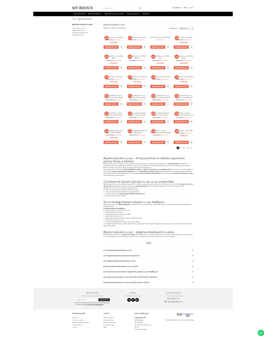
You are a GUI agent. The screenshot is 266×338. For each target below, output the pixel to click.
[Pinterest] (133, 300)
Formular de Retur (109, 325)
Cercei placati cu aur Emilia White (136, 57)
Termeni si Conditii (78, 320)
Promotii (146, 14)
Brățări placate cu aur (78, 30)
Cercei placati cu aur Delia (137, 37)
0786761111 (175, 299)
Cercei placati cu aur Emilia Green (183, 57)
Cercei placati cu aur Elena (113, 77)
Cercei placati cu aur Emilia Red (160, 57)
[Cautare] (140, 8)
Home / (75, 19)
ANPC (105, 327)
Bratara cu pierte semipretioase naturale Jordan (160, 132)
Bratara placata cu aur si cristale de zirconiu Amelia (183, 96)
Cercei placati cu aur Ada (183, 37)
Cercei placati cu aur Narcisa (160, 77)
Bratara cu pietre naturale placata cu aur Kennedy (137, 114)
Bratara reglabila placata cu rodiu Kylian (137, 132)
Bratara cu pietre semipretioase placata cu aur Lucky (184, 114)
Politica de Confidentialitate (94, 304)
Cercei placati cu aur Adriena (160, 37)
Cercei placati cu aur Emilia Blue (113, 57)
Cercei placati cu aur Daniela (184, 77)
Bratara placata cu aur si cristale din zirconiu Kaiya (137, 96)
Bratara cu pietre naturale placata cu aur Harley (160, 114)
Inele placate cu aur (78, 35)
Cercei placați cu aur (78, 28)
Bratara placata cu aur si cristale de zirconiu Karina (113, 114)
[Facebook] (129, 300)
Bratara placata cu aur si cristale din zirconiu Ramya (113, 96)
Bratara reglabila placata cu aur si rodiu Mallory (113, 132)
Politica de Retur (108, 320)
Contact (74, 327)
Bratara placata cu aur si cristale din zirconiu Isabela (160, 96)
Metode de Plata (108, 317)
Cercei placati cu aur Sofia (184, 131)
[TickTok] (137, 300)
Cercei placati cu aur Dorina (137, 77)
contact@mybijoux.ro (175, 302)
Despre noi (75, 317)
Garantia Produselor (109, 322)
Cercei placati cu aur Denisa (113, 37)
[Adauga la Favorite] (121, 47)
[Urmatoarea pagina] (191, 148)
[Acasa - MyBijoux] (82, 8)
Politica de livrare (77, 325)
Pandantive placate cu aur (80, 33)
